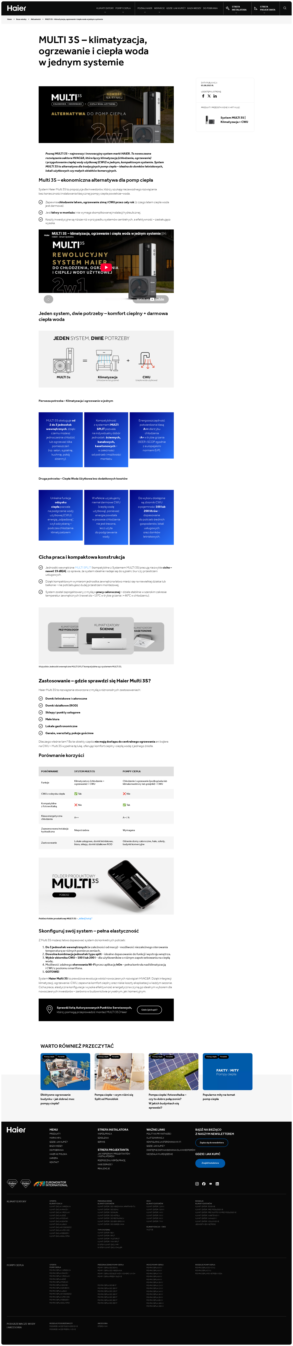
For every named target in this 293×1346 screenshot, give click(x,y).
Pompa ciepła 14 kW (154, 1291)
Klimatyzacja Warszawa (60, 1207)
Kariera (54, 1158)
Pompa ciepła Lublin (58, 1291)
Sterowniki (103, 1326)
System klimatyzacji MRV (108, 1245)
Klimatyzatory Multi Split (109, 1239)
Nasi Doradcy (105, 1164)
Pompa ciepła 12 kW (154, 1288)
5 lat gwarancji (155, 1138)
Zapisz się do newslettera (212, 1142)
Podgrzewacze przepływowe (63, 1329)
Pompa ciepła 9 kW (154, 1280)
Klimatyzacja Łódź (58, 1216)
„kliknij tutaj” (85, 918)
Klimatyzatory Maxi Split (108, 1242)
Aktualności (36, 19)
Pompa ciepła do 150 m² (107, 1294)
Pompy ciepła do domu (108, 1268)
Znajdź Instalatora (210, 1163)
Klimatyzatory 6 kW (154, 1218)
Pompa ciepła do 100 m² (107, 1288)
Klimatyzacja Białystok (60, 1236)
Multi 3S (149, 1230)
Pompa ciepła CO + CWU (205, 1268)
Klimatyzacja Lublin (58, 1224)
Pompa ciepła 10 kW (154, 1282)
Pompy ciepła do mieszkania (110, 1271)
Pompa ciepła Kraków (59, 1273)
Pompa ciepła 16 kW (154, 1294)
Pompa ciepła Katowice (60, 1297)
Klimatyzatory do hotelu (109, 1216)
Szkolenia (103, 1138)
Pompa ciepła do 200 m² (107, 1300)
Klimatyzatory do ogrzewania (111, 1224)
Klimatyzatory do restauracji (111, 1218)
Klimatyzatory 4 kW (154, 1212)
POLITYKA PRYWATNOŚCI (158, 1133)
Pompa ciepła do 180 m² (107, 1297)
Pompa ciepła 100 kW (155, 1303)
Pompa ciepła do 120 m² (107, 1291)
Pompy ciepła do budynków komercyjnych (116, 1274)
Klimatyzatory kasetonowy (207, 1216)
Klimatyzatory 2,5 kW (155, 1207)
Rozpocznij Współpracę (111, 1160)
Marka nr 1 (55, 1138)
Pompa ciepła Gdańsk (59, 1285)
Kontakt (54, 1162)
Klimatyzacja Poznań (59, 1218)
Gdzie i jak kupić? (176, 8)
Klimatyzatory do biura (108, 1212)
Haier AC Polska (58, 1154)
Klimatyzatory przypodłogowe (209, 1210)
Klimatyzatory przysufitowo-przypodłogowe (215, 1212)
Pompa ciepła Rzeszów (59, 1300)
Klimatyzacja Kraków (59, 1210)
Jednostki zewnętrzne (205, 1224)
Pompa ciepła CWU (203, 1271)
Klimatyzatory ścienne (205, 1207)
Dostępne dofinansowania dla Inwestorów (170, 1150)
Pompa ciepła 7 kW (154, 1274)
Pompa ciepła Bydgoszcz (60, 1294)
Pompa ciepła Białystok (60, 1303)
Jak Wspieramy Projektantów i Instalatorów (114, 1155)
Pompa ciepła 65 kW (154, 1300)
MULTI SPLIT (83, 567)
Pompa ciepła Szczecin (59, 1288)
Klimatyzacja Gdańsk (59, 1221)
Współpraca (105, 1133)
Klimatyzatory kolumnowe (207, 1221)
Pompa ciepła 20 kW (154, 1297)
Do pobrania (210, 8)
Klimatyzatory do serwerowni (111, 1221)
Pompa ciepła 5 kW (154, 1268)
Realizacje (104, 1168)
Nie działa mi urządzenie (159, 1154)
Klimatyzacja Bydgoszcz (60, 1227)
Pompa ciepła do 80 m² (107, 1285)
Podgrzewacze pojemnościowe (64, 1326)
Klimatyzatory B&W (106, 1233)
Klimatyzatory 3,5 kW (155, 1210)
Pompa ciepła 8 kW (154, 1277)
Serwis (101, 1142)
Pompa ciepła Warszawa (60, 1270)
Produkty (55, 1133)
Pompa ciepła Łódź (58, 1279)
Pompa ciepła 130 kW (155, 1306)
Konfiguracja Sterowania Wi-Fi (163, 1142)
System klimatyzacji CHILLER (110, 1248)
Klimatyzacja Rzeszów (59, 1233)
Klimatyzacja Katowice (60, 1230)
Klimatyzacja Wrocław (60, 1212)
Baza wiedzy (194, 8)
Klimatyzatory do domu (108, 1210)
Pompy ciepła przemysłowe (110, 1277)
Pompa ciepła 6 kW (154, 1271)
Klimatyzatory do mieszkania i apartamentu (116, 1207)
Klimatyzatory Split (106, 1236)
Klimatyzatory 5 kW (154, 1216)
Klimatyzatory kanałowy (206, 1218)
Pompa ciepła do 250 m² (107, 1303)
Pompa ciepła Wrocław (60, 1276)
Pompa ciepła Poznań (59, 1282)
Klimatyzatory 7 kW (154, 1221)
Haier (9, 19)
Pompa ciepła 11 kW (154, 1285)
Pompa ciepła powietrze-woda (208, 1274)
